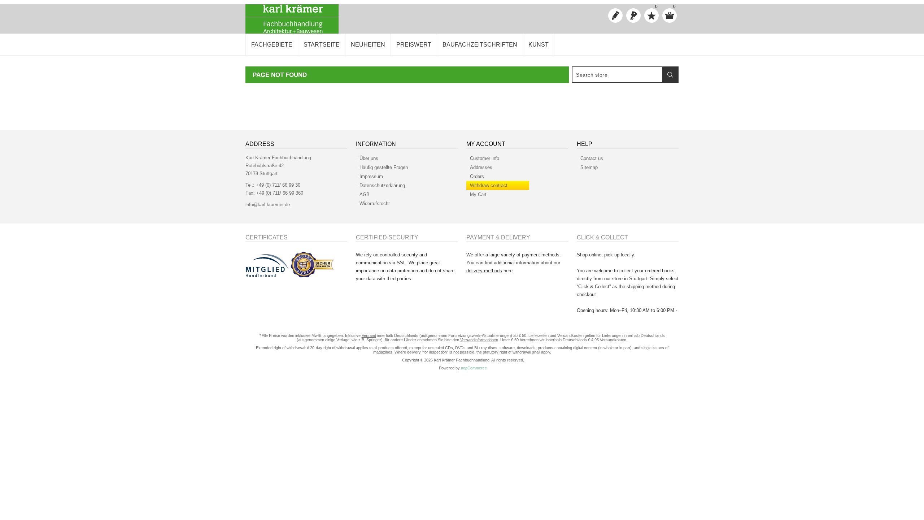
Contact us (591, 158)
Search (670, 74)
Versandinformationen (479, 340)
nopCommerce (474, 368)
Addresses (481, 167)
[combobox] (617, 74)
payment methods (540, 254)
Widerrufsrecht (374, 203)
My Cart (478, 194)
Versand (369, 335)
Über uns (368, 158)
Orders (477, 176)
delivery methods (484, 270)
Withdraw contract (488, 185)
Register (615, 15)
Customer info (484, 158)
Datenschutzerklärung (382, 185)
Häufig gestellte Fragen (383, 167)
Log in (633, 15)
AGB (364, 194)
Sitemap (589, 167)
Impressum (371, 176)
